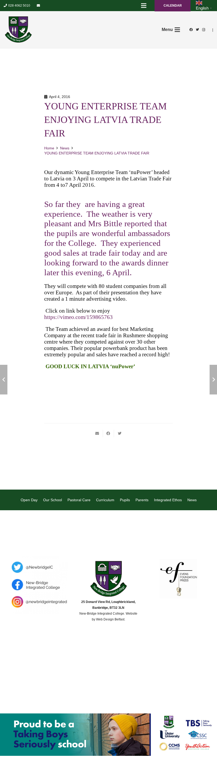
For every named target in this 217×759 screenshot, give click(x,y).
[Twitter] (197, 29)
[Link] (18, 29)
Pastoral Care (79, 500)
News (192, 500)
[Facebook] (191, 29)
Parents (141, 500)
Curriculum (105, 500)
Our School (52, 500)
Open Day (29, 500)
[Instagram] (204, 29)
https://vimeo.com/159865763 (78, 317)
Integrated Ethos (168, 500)
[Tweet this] (119, 433)
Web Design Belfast (110, 619)
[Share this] (108, 433)
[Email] (38, 5)
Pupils (125, 500)
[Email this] (97, 433)
